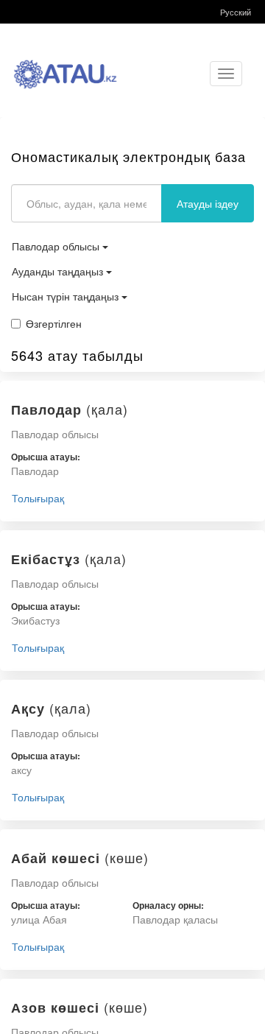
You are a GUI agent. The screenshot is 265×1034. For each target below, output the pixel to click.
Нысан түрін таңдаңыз (66, 296)
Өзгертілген (54, 323)
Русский (235, 12)
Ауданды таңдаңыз (59, 271)
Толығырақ (38, 497)
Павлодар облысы (57, 246)
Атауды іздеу (208, 203)
